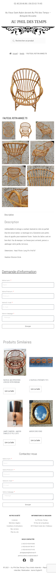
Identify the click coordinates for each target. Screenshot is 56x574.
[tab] (28, 215)
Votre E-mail (7, 302)
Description (9, 215)
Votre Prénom (7, 291)
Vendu (22, 53)
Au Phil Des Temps (18, 567)
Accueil (15, 53)
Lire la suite (9, 391)
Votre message (7, 313)
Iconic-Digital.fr (36, 570)
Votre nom (6, 280)
